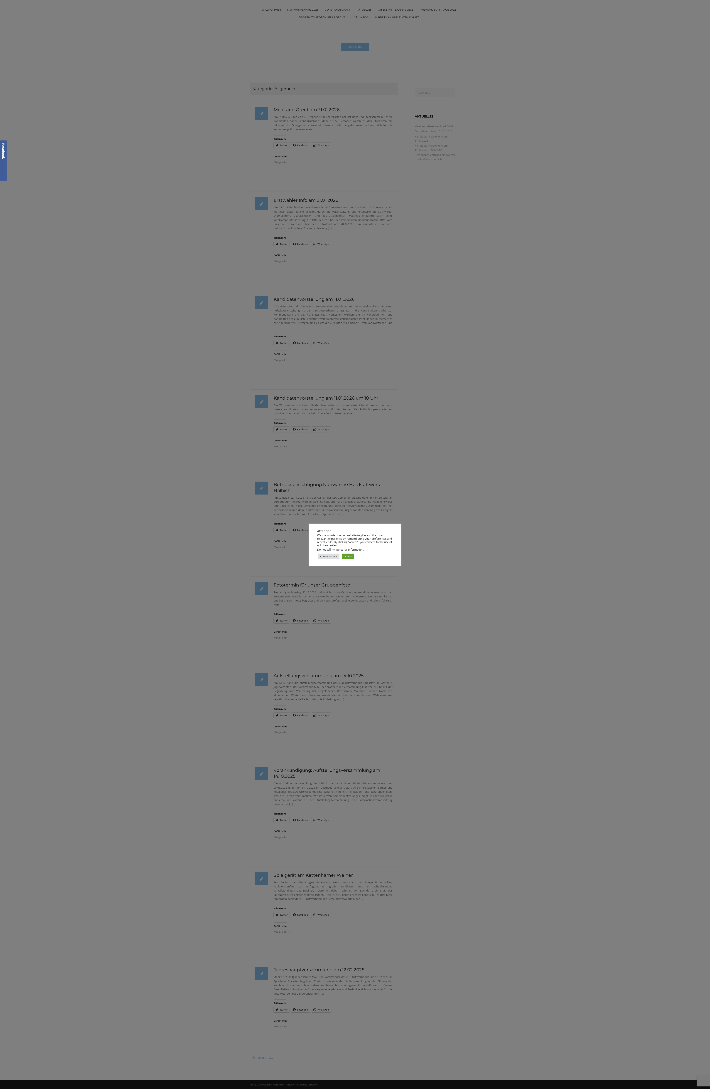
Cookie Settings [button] (328, 556)
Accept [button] (348, 556)
